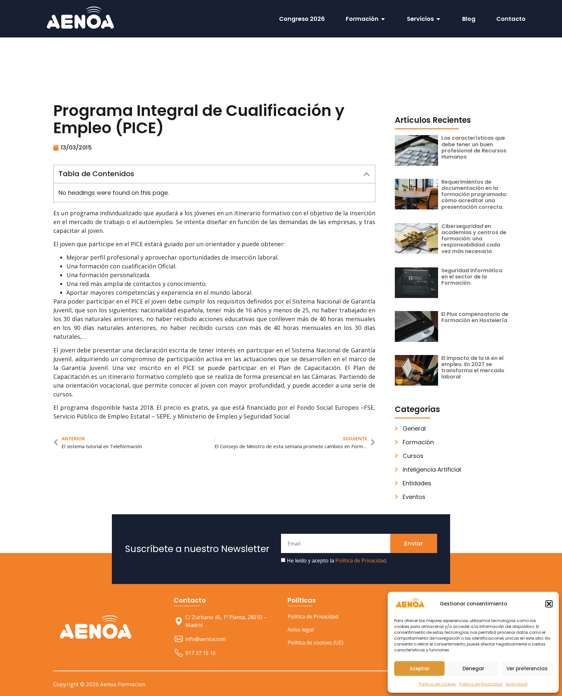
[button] (549, 604)
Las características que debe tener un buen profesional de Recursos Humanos (473, 147)
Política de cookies (437, 684)
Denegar (473, 668)
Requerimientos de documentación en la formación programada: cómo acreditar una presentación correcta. (474, 194)
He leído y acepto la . (337, 560)
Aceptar (419, 668)
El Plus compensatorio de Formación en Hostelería (474, 317)
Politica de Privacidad (480, 684)
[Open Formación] (383, 18)
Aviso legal (517, 684)
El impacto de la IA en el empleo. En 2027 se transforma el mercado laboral (472, 367)
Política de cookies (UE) (315, 642)
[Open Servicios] (438, 18)
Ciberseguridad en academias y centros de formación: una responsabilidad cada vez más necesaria (473, 238)
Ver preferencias (527, 668)
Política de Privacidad (360, 560)
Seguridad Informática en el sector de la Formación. (471, 277)
